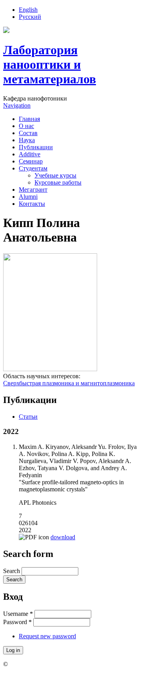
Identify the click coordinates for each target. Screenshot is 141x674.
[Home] (6, 30)
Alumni (28, 196)
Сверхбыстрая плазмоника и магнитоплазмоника (69, 383)
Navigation (17, 105)
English (28, 9)
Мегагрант (33, 189)
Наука (27, 140)
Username (18, 613)
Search (12, 571)
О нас (26, 126)
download (63, 537)
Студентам (33, 168)
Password (17, 622)
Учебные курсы (55, 175)
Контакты (32, 203)
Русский (30, 16)
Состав (28, 133)
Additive (29, 154)
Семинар (31, 161)
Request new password (47, 636)
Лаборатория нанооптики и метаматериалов (49, 64)
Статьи (28, 416)
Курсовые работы (57, 182)
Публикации (36, 147)
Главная (29, 118)
